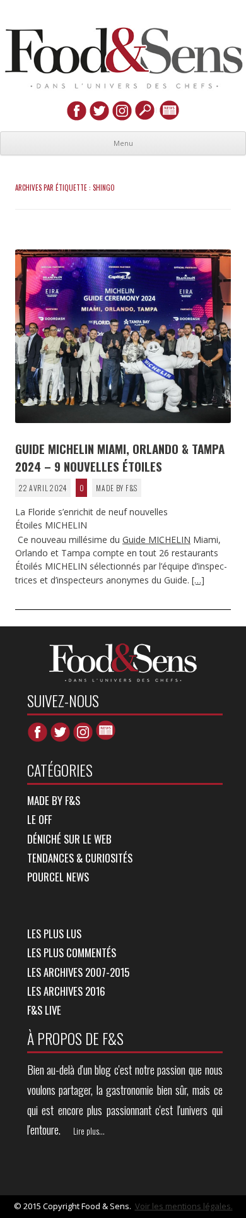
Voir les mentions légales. (184, 1206)
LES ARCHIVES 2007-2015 (78, 972)
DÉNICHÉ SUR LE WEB (69, 839)
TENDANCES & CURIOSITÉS (79, 858)
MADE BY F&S (117, 487)
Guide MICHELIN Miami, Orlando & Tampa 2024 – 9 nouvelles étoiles (120, 456)
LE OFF (39, 819)
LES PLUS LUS (54, 933)
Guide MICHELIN (156, 540)
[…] (198, 580)
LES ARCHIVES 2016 (66, 991)
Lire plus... (89, 1131)
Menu (123, 143)
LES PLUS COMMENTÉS (71, 952)
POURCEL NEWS (58, 877)
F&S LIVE (44, 1010)
